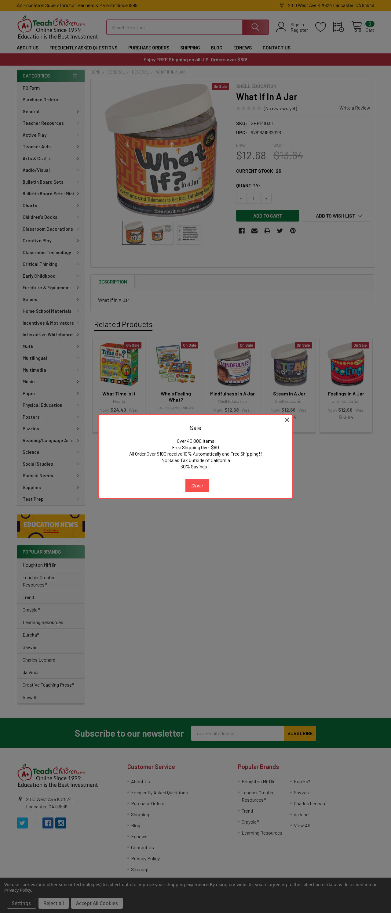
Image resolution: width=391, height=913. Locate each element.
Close (197, 485)
